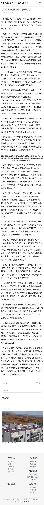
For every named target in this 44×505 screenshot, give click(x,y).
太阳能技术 (33, 479)
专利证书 (11, 471)
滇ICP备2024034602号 (22, 502)
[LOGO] (14, 3)
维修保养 (33, 490)
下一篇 (38, 383)
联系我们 (33, 492)
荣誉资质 (11, 467)
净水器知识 (33, 474)
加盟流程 (33, 464)
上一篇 (5, 383)
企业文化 (11, 464)
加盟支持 (33, 462)
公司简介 (11, 462)
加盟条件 (33, 467)
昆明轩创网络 (35, 499)
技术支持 (33, 487)
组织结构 (11, 469)
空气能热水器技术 (33, 477)
